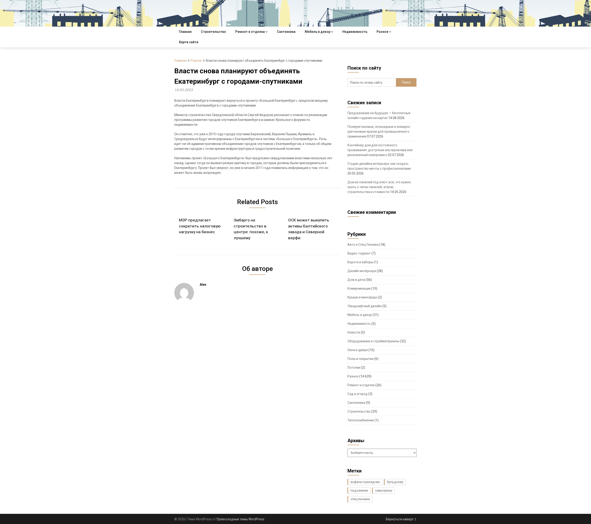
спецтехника (360, 499)
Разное (382, 32)
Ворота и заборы (360, 262)
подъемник (359, 490)
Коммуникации (359, 288)
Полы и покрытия (360, 359)
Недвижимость (354, 32)
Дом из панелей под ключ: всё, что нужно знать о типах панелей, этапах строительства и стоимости (379, 187)
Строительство (213, 32)
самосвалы (383, 490)
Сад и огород (357, 394)
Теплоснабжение (360, 420)
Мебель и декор (317, 32)
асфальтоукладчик (365, 482)
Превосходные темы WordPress (240, 519)
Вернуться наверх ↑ (401, 519)
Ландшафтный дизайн (364, 306)
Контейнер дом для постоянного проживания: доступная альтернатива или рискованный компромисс (380, 150)
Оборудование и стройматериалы (373, 341)
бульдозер (395, 482)
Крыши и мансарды (362, 297)
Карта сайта (188, 42)
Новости (353, 332)
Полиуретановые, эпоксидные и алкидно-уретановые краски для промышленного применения (379, 131)
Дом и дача (356, 280)
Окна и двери (357, 350)
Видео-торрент (359, 253)
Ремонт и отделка (250, 32)
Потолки (353, 367)
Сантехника (286, 32)
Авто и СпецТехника (363, 244)
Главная (185, 32)
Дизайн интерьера (361, 271)
